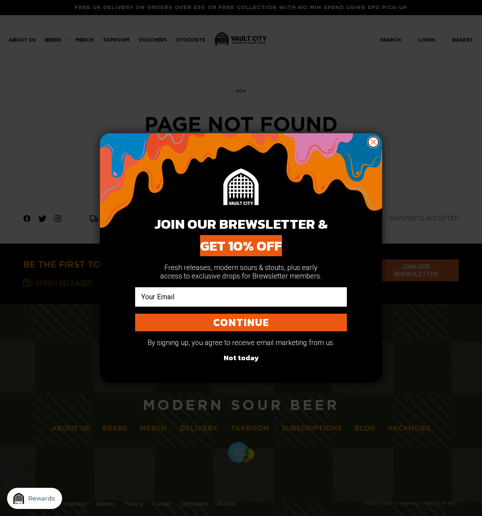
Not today (241, 357)
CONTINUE (241, 322)
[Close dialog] (373, 142)
